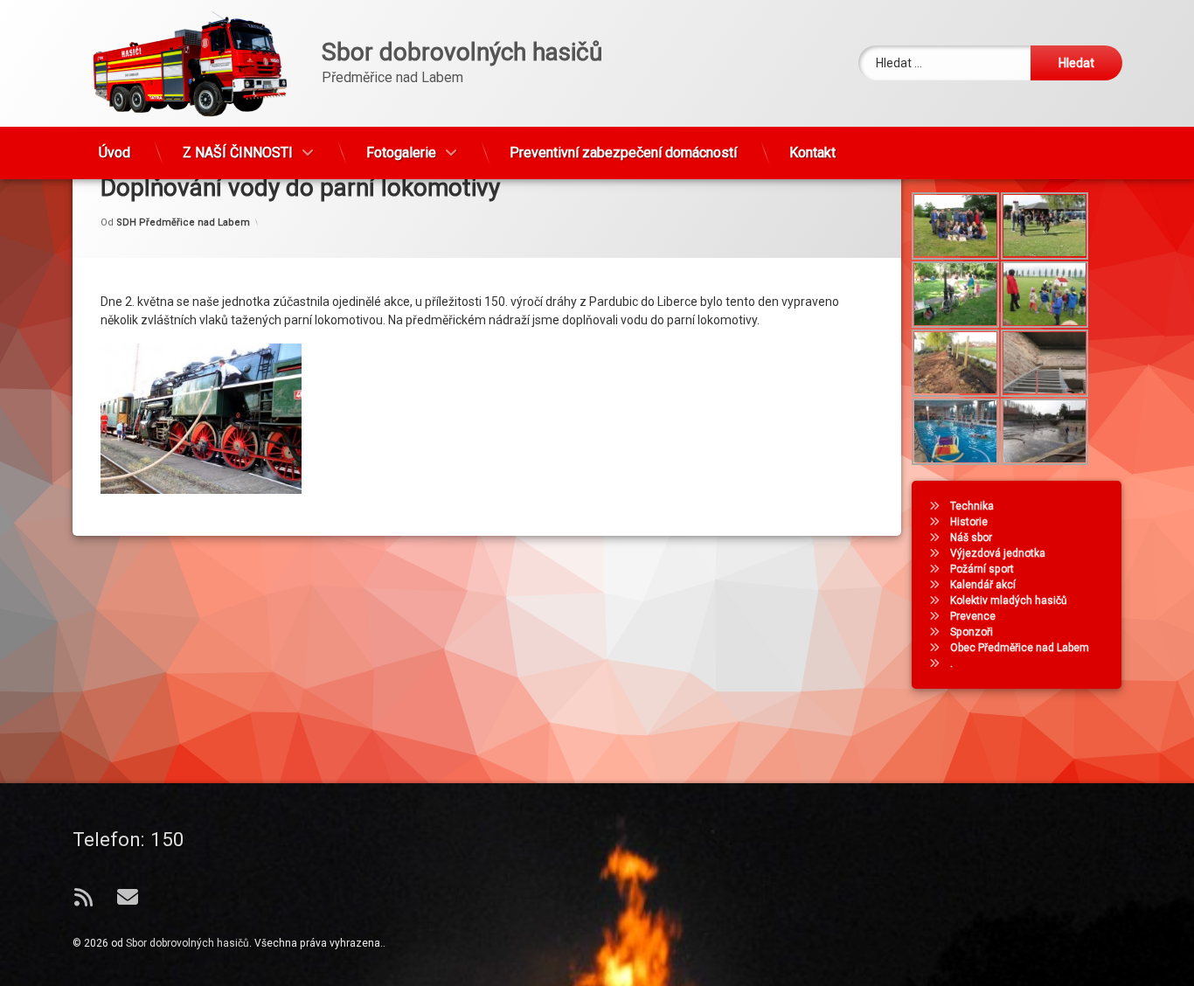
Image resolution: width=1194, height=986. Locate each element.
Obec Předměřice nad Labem (1019, 648)
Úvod (114, 152)
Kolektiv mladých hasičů (1008, 600)
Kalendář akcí (983, 585)
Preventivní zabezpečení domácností (623, 152)
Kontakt (812, 152)
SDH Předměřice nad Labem (183, 221)
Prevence (973, 616)
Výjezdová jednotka (997, 553)
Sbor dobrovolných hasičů (187, 943)
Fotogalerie (401, 152)
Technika (972, 506)
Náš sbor (971, 537)
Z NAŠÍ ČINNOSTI (238, 152)
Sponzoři (971, 632)
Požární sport (982, 569)
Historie (969, 522)
